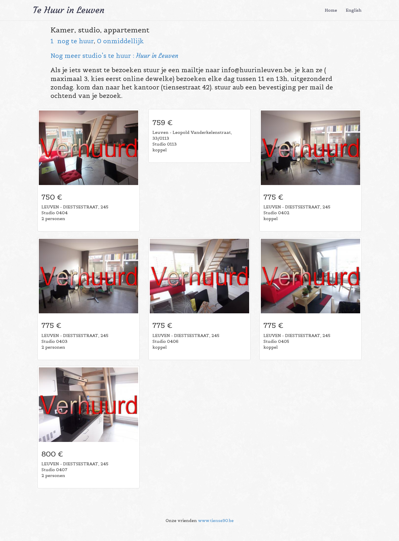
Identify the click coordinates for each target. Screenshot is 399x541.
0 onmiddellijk (120, 41)
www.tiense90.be (216, 520)
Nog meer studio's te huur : (93, 56)
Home (331, 10)
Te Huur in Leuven (68, 10)
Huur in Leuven (157, 56)
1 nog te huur (72, 41)
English (354, 10)
